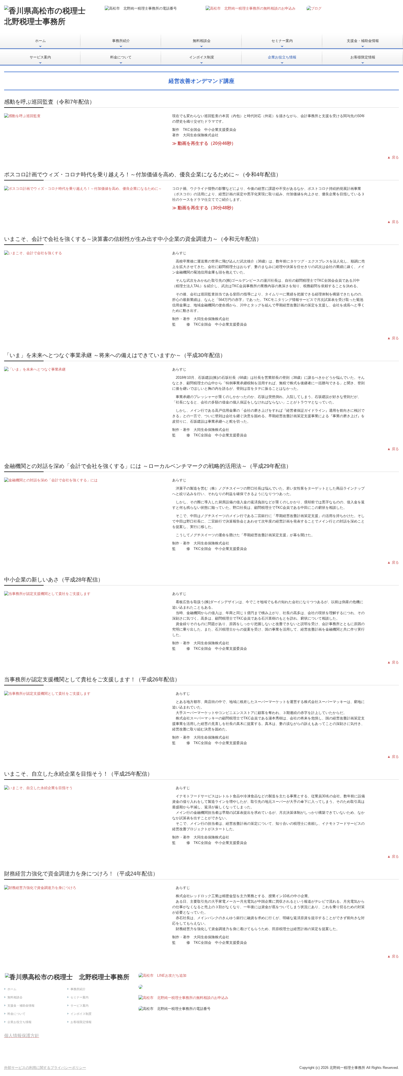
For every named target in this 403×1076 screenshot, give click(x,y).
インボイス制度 (201, 57)
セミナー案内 (282, 41)
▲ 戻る (393, 157)
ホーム (40, 41)
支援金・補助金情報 (363, 41)
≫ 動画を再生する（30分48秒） (204, 207)
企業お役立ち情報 (282, 57)
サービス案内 (40, 57)
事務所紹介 (121, 41)
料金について (121, 57)
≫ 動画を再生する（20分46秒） (204, 143)
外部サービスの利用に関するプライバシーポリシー (45, 1068)
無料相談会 (202, 41)
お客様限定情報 (362, 57)
